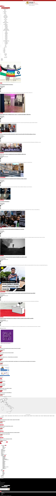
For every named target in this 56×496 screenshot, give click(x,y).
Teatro (4, 52)
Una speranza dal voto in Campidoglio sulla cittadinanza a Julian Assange (13, 178)
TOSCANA (42, 415)
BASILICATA (6, 26)
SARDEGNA (36, 415)
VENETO (53, 415)
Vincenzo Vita (2, 180)
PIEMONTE (31, 415)
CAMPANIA (6, 28)
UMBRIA (51, 415)
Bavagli (5, 14)
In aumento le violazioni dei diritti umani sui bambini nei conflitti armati (13, 257)
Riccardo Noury (3, 294)
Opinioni (1, 378)
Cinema (4, 48)
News (0, 347)
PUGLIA (34, 415)
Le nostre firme (3, 493)
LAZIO (6, 31)
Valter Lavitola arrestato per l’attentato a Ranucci (7, 352)
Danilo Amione (2, 427)
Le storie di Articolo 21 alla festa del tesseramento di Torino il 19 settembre (10, 348)
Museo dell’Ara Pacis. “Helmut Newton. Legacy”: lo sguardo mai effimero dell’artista (15, 114)
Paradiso (1, 379)
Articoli (1, 132)
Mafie (5, 18)
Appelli (5, 23)
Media (2, 469)
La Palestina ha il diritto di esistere (6, 84)
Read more (1, 359)
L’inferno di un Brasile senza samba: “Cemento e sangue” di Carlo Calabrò (10, 419)
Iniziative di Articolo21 (5, 22)
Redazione (2, 135)
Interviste (6, 53)
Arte (4, 47)
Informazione (4, 11)
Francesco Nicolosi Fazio (3, 389)
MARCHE (28, 415)
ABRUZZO (6, 25)
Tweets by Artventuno (2, 482)
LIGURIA (22, 415)
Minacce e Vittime (6, 16)
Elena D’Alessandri (3, 421)
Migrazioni (5, 21)
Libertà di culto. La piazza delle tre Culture (6, 388)
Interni (5, 9)
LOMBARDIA (25, 415)
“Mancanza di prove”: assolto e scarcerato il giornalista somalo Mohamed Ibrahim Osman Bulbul (17, 293)
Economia (5, 13)
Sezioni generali (3, 445)
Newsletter (5, 54)
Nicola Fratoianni (3, 385)
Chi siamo (2, 492)
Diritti (5, 20)
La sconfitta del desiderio (4, 201)
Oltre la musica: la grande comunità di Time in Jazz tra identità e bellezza (10, 432)
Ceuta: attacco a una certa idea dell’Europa (5, 392)
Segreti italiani (5, 17)
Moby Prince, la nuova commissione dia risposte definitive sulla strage (13, 154)
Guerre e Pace (5, 19)
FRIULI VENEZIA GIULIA (6, 30)
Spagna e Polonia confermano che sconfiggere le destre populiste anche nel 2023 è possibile (16, 318)
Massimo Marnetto (3, 381)
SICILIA (39, 415)
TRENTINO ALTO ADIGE (46, 415)
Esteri (5, 10)
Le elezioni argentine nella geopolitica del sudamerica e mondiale (12, 229)
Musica (4, 51)
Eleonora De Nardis (3, 258)
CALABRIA (6, 27)
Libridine (4, 50)
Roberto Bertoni (3, 86)
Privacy (2, 494)
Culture (5, 12)
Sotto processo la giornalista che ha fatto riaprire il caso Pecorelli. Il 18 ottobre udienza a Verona (18, 134)
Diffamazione (5, 15)
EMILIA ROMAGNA (6, 29)
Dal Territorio (5, 24)
